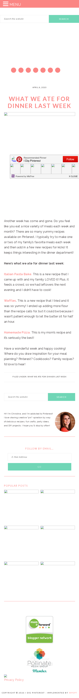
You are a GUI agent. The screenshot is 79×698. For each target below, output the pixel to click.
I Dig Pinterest (39, 52)
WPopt (73, 693)
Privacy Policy (14, 680)
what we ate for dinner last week (47, 376)
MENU (15, 4)
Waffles (10, 300)
